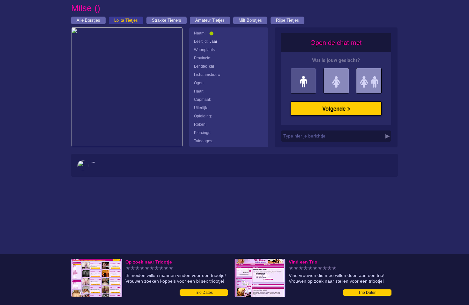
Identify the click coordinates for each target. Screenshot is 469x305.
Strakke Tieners (166, 20)
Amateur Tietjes (210, 20)
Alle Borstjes (88, 20)
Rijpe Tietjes (287, 20)
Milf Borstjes (250, 20)
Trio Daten (367, 292)
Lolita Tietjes (126, 20)
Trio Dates (204, 292)
